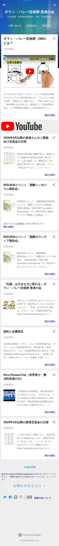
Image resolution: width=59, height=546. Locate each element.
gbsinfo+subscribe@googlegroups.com (20, 474)
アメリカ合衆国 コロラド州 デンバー (26, 224)
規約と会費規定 (13, 331)
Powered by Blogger (31, 535)
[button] (54, 39)
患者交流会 (31, 25)
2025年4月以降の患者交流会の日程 (26, 422)
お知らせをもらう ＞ (29, 486)
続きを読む (50, 115)
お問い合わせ (14, 25)
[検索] (55, 5)
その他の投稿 (29, 467)
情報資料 (46, 25)
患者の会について (42, 498)
